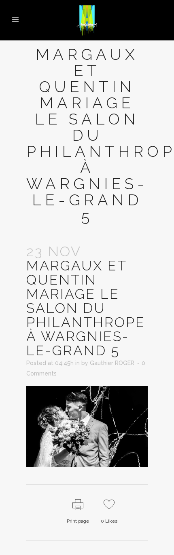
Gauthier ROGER (112, 363)
